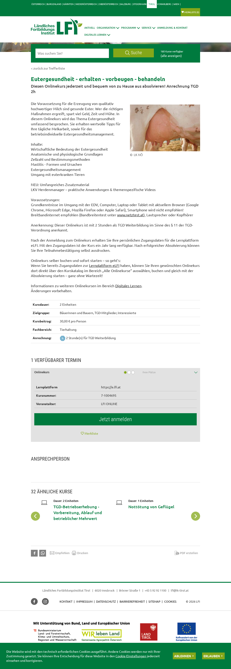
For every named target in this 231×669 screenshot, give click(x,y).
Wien (176, 4)
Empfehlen (62, 553)
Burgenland (54, 4)
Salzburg (125, 4)
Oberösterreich (108, 4)
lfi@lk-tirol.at (180, 590)
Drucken (82, 553)
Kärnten (68, 4)
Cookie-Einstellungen (131, 656)
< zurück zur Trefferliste (48, 68)
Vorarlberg (164, 4)
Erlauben (211, 656)
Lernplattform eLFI (104, 265)
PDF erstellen (189, 553)
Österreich (38, 4)
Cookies (170, 601)
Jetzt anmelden (115, 419)
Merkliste (191, 12)
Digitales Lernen (128, 285)
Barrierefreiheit (132, 601)
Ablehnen (182, 656)
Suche (136, 52)
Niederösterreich (86, 4)
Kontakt (66, 601)
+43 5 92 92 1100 (155, 590)
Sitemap (154, 601)
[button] (130, 27)
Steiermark (140, 4)
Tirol (152, 4)
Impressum (84, 601)
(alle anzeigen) (171, 56)
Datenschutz (106, 601)
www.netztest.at (130, 214)
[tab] (115, 374)
